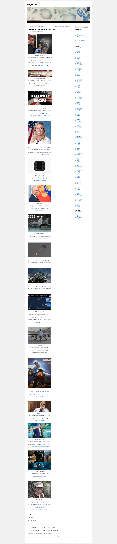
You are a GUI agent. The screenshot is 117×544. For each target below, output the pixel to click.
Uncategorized (40, 533)
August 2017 (79, 156)
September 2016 (79, 170)
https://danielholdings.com (43, 65)
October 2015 (79, 183)
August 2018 (79, 142)
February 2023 (79, 76)
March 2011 (78, 207)
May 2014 (78, 204)
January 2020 (79, 121)
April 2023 (78, 74)
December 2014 (79, 195)
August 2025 (79, 50)
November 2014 (79, 196)
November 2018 (79, 138)
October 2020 (79, 110)
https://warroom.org (45, 154)
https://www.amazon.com (39, 507)
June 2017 (78, 159)
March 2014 (78, 206)
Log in (78, 215)
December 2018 (79, 137)
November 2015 (79, 182)
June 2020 (78, 115)
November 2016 (79, 167)
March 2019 (78, 133)
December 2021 (79, 93)
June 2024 (78, 57)
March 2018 (78, 148)
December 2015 (79, 181)
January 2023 (79, 77)
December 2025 (79, 47)
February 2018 (79, 149)
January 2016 (79, 179)
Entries (78, 216)
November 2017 (79, 153)
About (33, 22)
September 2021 (79, 97)
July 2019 (78, 128)
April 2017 (78, 161)
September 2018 (79, 141)
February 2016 (79, 178)
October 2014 (79, 198)
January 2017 (79, 165)
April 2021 (78, 103)
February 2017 (79, 164)
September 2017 (79, 155)
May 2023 (78, 73)
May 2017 (78, 160)
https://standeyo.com (47, 113)
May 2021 (78, 102)
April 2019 (78, 132)
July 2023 (78, 70)
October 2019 (79, 125)
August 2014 (79, 200)
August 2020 (79, 113)
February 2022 (79, 91)
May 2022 (78, 87)
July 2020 (78, 114)
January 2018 (79, 150)
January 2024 (79, 63)
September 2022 (79, 82)
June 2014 (78, 202)
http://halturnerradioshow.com (41, 180)
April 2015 (78, 190)
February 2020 (79, 120)
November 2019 (79, 124)
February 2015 (79, 193)
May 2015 (78, 189)
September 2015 (79, 184)
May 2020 (78, 116)
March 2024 (78, 60)
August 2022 (79, 84)
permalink (50, 533)
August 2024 (79, 56)
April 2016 (78, 176)
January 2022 (79, 92)
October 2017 (79, 154)
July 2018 (78, 143)
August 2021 (79, 98)
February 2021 (79, 105)
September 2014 (79, 199)
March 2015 (78, 192)
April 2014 (78, 205)
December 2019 (79, 122)
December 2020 (79, 108)
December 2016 (79, 166)
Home (29, 22)
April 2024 (78, 59)
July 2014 (78, 201)
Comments (79, 217)
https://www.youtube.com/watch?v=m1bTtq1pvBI (41, 446)
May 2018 (78, 145)
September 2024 (79, 54)
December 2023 (79, 64)
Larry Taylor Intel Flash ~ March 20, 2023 (63, 26)
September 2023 (79, 68)
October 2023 (79, 67)
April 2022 (78, 88)
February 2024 (79, 62)
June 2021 (78, 101)
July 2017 (78, 158)
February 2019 (79, 135)
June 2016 (78, 173)
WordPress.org (79, 218)
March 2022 (78, 90)
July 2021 (78, 99)
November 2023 (79, 65)
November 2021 (79, 94)
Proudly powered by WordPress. (82, 540)
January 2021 (79, 107)
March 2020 (78, 119)
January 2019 (79, 136)
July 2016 (78, 172)
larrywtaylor (32, 4)
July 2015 (78, 187)
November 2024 (79, 53)
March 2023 (78, 75)
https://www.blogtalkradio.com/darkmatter (41, 63)
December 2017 (79, 152)
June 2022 (78, 86)
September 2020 (79, 111)
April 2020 (78, 118)
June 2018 (78, 144)
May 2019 (78, 131)
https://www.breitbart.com (39, 210)
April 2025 (78, 51)
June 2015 (78, 188)
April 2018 (78, 147)
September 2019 (79, 126)
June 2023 (78, 71)
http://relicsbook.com (42, 476)
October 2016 (79, 168)
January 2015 (79, 194)
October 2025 (79, 48)
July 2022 (78, 85)
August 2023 (79, 69)
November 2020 (79, 109)
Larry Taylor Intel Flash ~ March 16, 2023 (36, 26)
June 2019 (78, 130)
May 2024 (78, 58)
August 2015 (79, 185)
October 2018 (79, 139)
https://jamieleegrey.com (42, 509)
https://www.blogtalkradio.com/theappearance (40, 86)
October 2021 (79, 96)
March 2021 (78, 104)
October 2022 (79, 81)
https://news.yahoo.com (39, 353)
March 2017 (78, 162)
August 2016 (79, 171)
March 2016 (78, 177)
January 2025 (79, 52)
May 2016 (78, 175)
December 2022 (79, 79)
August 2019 (79, 127)
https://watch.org (45, 263)
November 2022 (79, 80)
